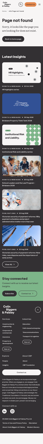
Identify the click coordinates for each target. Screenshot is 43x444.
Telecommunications (31, 332)
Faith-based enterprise (31, 328)
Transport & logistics (31, 336)
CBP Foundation (29, 365)
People (5, 361)
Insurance (6, 337)
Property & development (7, 342)
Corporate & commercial (7, 331)
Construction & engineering (8, 325)
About (25, 361)
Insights (5, 365)
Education (26, 324)
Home (4, 11)
